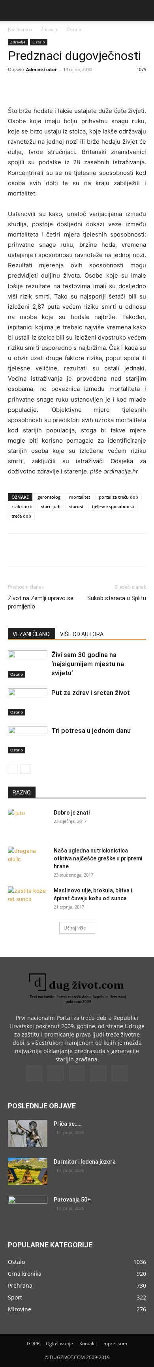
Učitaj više (75, 927)
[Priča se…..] (27, 1133)
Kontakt (87, 1343)
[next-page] (25, 769)
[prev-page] (13, 769)
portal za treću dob (118, 497)
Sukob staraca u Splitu (116, 598)
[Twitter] (59, 87)
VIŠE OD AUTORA (81, 634)
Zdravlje (49, 29)
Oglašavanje (59, 1343)
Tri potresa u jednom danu (91, 730)
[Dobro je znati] (27, 822)
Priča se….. (68, 1124)
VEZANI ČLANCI (32, 634)
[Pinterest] (77, 87)
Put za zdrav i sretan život (90, 693)
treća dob (21, 516)
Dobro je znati (72, 812)
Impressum (114, 1343)
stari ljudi (50, 506)
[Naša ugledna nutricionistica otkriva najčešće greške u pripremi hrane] (27, 860)
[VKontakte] (98, 1073)
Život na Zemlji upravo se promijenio (40, 602)
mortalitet (79, 497)
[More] (113, 87)
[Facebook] (41, 87)
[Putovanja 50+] (27, 1209)
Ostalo (74, 29)
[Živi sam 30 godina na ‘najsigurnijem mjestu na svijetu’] (27, 664)
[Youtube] (120, 1073)
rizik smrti (21, 506)
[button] (13, 10)
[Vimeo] (77, 1073)
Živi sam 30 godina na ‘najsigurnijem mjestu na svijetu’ (87, 664)
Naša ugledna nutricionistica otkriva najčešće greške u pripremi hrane (98, 858)
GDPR (33, 1343)
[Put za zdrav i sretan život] (27, 701)
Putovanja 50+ (72, 1199)
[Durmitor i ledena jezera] (27, 1171)
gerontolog (49, 497)
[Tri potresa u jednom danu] (27, 739)
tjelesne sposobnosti (113, 506)
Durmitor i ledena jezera (85, 1162)
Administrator (41, 69)
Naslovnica (20, 29)
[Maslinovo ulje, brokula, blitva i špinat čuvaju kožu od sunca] (27, 900)
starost (76, 506)
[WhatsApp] (95, 87)
